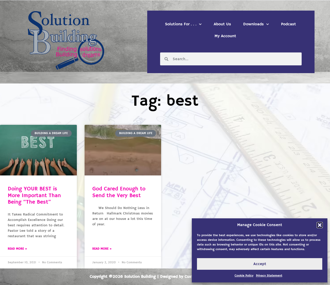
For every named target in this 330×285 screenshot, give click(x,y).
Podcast (288, 24)
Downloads (253, 24)
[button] (319, 225)
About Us (222, 24)
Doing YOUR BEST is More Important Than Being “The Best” (34, 195)
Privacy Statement (269, 276)
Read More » (17, 249)
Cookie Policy (244, 276)
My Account (225, 36)
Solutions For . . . (180, 24)
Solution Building (140, 276)
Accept (259, 263)
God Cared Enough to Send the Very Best (118, 192)
